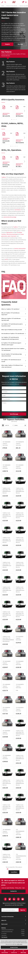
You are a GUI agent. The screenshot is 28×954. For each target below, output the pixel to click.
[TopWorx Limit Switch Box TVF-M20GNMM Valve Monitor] (20, 480)
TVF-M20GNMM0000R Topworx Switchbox (20, 832)
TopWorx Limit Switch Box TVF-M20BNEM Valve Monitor (20, 782)
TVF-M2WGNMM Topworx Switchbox (7, 757)
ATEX (6, 259)
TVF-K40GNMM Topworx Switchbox (6, 686)
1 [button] (11, 119)
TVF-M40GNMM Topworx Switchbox (6, 466)
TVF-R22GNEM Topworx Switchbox (19, 638)
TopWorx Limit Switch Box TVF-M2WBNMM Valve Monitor (7, 565)
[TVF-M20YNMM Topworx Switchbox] (7, 723)
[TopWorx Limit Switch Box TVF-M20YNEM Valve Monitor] (7, 797)
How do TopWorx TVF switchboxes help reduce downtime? (11, 355)
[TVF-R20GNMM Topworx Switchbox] (20, 653)
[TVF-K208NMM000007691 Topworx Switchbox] (20, 846)
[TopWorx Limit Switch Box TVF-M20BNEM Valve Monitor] (20, 772)
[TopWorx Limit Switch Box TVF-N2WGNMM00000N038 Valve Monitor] (7, 629)
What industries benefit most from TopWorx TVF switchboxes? (12, 349)
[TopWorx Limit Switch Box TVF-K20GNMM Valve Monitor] (20, 748)
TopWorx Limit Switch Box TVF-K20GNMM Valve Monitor (20, 758)
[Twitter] (9, 899)
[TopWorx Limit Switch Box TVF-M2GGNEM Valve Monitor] (20, 505)
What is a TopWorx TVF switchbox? (10, 309)
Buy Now (20, 44)
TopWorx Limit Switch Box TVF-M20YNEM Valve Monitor (7, 807)
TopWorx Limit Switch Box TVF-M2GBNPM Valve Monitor (7, 515)
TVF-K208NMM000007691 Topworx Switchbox (20, 857)
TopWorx (3, 177)
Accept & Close (14, 947)
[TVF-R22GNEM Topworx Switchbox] (20, 629)
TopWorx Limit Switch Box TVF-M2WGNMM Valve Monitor (7, 589)
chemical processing (11, 234)
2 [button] (12, 146)
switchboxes (18, 209)
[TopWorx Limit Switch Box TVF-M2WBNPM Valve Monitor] (20, 554)
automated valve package (9, 217)
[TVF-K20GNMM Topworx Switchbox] (20, 457)
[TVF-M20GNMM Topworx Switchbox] (7, 434)
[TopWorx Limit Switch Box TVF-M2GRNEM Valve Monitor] (20, 530)
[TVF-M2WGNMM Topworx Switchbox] (7, 748)
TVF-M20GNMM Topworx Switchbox (6, 443)
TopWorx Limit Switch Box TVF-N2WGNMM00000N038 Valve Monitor (7, 639)
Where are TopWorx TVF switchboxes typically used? (10, 319)
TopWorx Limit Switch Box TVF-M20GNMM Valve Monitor (20, 490)
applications (9, 232)
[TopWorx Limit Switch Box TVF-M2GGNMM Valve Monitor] (7, 530)
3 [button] (15, 169)
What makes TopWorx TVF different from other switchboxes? (12, 366)
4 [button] (16, 119)
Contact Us (13, 891)
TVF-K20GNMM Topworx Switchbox (19, 466)
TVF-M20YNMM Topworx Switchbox (6, 732)
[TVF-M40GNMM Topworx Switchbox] (7, 457)
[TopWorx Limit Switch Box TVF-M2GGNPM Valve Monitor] (20, 797)
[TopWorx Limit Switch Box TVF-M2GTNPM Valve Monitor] (7, 772)
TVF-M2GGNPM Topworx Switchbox (20, 686)
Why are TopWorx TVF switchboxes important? (10, 313)
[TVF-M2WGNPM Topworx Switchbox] (20, 434)
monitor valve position (20, 248)
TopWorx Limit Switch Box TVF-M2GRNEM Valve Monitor (20, 540)
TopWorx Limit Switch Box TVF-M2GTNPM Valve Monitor (7, 782)
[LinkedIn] (14, 899)
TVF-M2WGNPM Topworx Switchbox (20, 443)
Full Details (4, 937)
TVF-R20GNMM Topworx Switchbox (19, 663)
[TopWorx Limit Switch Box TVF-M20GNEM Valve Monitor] (7, 480)
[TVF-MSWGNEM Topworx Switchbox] (7, 822)
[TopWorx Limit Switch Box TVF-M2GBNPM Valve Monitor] (7, 505)
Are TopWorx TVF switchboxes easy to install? (11, 360)
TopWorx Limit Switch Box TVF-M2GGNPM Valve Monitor (20, 807)
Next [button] (24, 111)
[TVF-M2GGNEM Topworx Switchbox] (20, 700)
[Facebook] (5, 899)
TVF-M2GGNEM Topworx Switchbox (19, 709)
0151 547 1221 (22, 384)
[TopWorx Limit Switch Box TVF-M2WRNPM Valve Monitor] (7, 846)
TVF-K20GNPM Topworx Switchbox (6, 709)
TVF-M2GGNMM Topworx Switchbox (6, 663)
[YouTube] (22, 899)
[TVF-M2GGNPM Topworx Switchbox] (20, 677)
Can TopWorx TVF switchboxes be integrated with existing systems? (10, 338)
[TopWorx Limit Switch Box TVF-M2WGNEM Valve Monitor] (20, 723)
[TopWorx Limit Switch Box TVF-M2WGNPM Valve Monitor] (20, 579)
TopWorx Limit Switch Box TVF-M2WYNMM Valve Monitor (7, 614)
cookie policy (19, 944)
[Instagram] (18, 899)
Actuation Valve (14, 2)
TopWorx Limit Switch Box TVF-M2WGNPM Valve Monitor (20, 589)
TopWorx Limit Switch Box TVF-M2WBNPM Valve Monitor (20, 565)
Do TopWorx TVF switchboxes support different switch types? (11, 343)
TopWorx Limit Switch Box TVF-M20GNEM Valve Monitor (7, 490)
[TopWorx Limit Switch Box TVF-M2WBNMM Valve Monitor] (7, 554)
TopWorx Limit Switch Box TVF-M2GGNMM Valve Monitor (7, 540)
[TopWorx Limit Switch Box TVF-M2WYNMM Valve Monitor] (7, 604)
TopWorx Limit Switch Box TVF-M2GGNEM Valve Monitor (20, 515)
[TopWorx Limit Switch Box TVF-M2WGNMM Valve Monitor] (7, 579)
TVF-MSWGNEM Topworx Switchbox (6, 831)
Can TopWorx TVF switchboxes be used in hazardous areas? (12, 325)
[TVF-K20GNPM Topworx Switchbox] (7, 700)
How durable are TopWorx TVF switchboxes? (12, 333)
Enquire (7, 44)
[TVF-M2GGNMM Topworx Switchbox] (7, 653)
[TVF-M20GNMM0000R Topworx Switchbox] (20, 822)
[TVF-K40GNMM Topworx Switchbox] (7, 677)
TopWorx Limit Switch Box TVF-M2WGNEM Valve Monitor (20, 733)
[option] (7, 111)
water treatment (12, 236)
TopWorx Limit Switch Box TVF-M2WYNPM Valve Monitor (20, 614)
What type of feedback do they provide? (11, 329)
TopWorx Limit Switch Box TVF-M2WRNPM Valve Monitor (7, 857)
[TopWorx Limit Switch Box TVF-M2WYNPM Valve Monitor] (20, 604)
